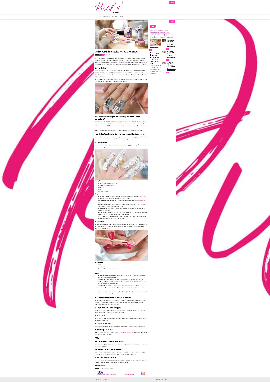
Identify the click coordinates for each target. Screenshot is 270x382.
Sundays (156, 37)
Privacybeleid (164, 379)
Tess (109, 54)
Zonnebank (115, 16)
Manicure (167, 30)
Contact (122, 16)
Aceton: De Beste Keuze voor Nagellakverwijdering (131, 373)
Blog (100, 16)
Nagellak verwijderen (104, 368)
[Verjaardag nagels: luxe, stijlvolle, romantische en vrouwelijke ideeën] (164, 62)
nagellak (131, 70)
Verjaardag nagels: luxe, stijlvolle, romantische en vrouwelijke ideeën (171, 65)
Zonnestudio (169, 37)
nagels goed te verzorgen (125, 332)
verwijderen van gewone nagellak (121, 121)
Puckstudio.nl (104, 379)
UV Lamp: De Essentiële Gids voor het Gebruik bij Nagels (109, 373)
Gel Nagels (152, 30)
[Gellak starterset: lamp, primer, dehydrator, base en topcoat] (164, 51)
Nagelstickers (161, 35)
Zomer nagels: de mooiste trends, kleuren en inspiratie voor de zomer (155, 57)
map (159, 379)
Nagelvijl (99, 271)
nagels (119, 81)
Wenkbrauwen (162, 37)
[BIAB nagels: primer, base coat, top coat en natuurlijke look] (164, 40)
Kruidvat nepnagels (160, 30)
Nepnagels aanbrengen (170, 35)
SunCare (152, 37)
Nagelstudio (106, 16)
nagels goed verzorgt (122, 292)
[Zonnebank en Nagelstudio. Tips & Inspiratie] (96, 17)
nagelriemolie (162, 32)
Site (157, 379)
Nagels (111, 368)
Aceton (129, 145)
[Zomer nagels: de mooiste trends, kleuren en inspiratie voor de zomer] (155, 42)
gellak (96, 64)
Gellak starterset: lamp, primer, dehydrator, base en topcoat (171, 53)
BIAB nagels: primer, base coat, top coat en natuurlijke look (171, 42)
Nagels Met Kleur (153, 35)
